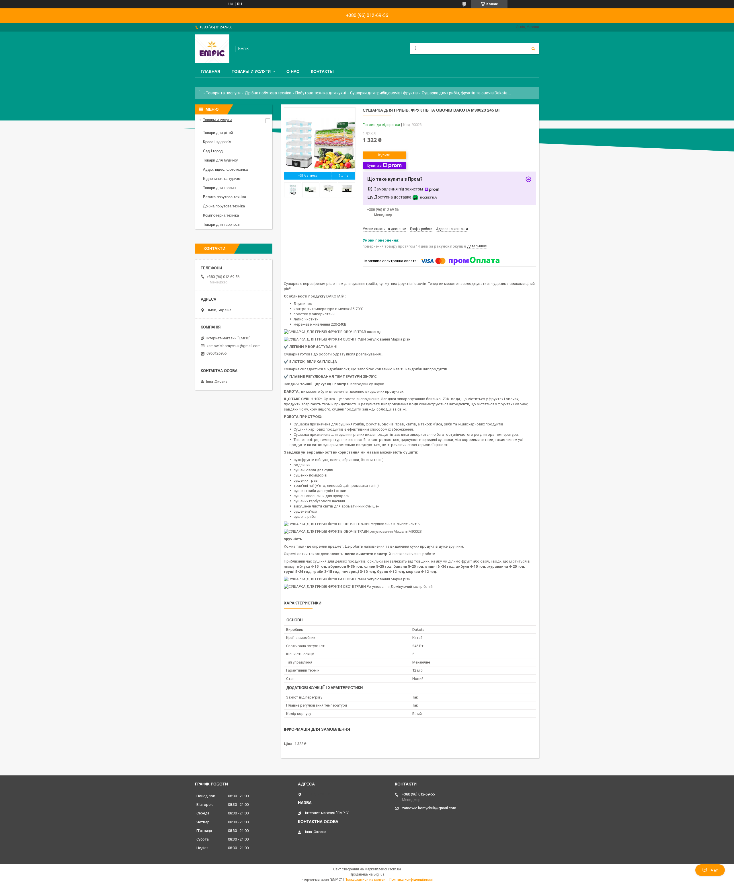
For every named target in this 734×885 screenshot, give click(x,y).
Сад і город (213, 151)
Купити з (374, 165)
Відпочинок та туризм (222, 178)
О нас (292, 71)
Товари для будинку (220, 160)
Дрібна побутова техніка (268, 93)
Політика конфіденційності (411, 880)
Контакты (322, 71)
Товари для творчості (221, 224)
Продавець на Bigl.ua (367, 874)
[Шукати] (533, 48)
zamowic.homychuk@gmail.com (233, 346)
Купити (384, 155)
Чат (714, 870)
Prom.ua (394, 869)
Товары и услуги (251, 71)
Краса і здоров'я (217, 142)
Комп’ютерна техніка (221, 215)
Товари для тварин (219, 188)
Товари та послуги (223, 93)
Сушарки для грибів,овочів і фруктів (384, 93)
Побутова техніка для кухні (320, 93)
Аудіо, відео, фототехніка (225, 169)
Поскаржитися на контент (366, 880)
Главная (210, 71)
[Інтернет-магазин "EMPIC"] (212, 48)
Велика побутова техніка (224, 197)
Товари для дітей (218, 133)
